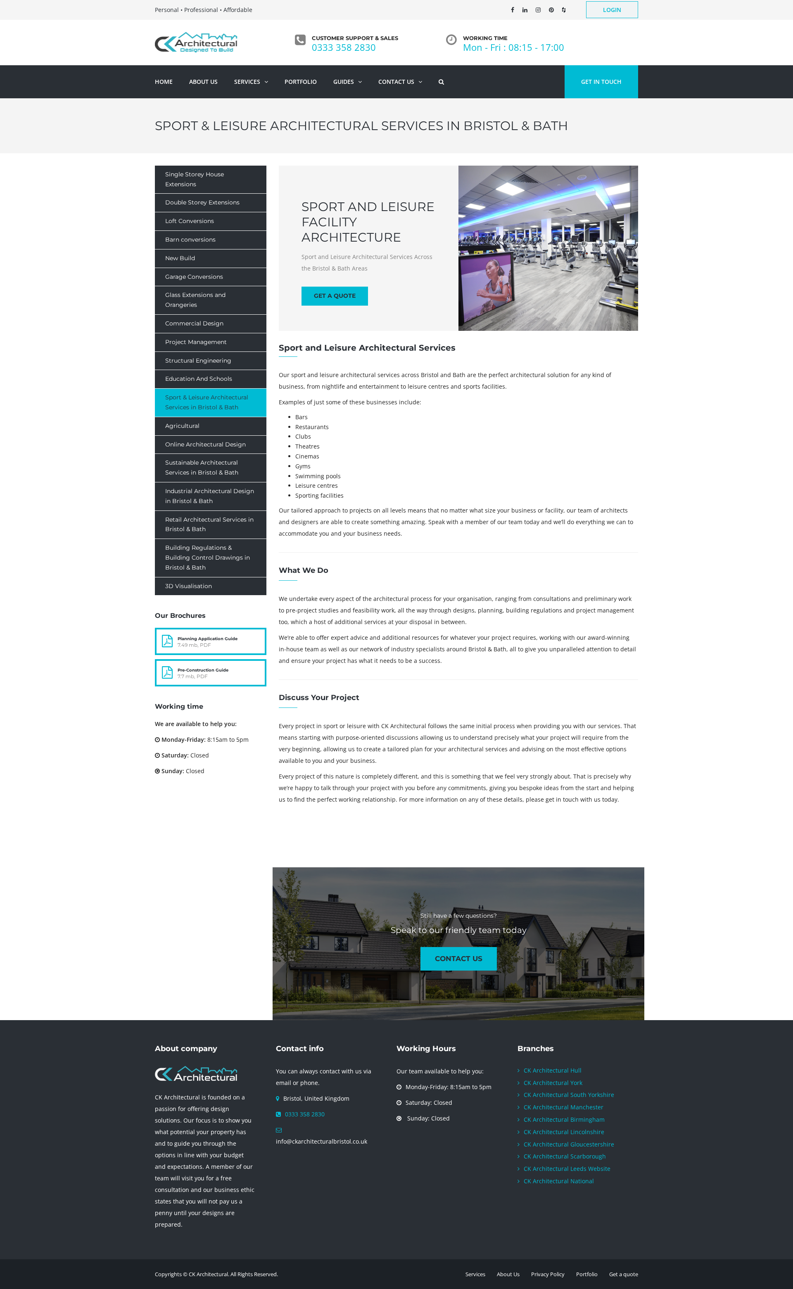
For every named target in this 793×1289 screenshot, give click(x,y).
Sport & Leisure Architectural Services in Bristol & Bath (206, 402)
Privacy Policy (548, 1274)
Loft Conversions (189, 221)
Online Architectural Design (205, 444)
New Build (180, 258)
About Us (508, 1274)
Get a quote (335, 295)
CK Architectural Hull (553, 1070)
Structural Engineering (198, 360)
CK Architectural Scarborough (565, 1156)
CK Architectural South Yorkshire (569, 1095)
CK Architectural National (559, 1181)
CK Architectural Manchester (563, 1107)
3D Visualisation (188, 586)
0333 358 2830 (344, 47)
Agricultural (182, 426)
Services (475, 1274)
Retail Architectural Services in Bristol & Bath (209, 524)
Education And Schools (198, 378)
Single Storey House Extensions (194, 179)
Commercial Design (194, 323)
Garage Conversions (194, 276)
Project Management (196, 342)
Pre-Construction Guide (203, 670)
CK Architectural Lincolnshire (564, 1132)
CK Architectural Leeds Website (567, 1169)
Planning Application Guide (207, 638)
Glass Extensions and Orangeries (195, 300)
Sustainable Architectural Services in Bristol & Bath (201, 467)
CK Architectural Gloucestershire (569, 1144)
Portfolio (587, 1274)
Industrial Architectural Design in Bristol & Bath (209, 496)
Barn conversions (190, 239)
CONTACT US (458, 958)
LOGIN (612, 10)
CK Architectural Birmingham (564, 1119)
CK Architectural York (553, 1083)
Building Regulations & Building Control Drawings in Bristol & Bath (207, 557)
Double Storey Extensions (202, 202)
